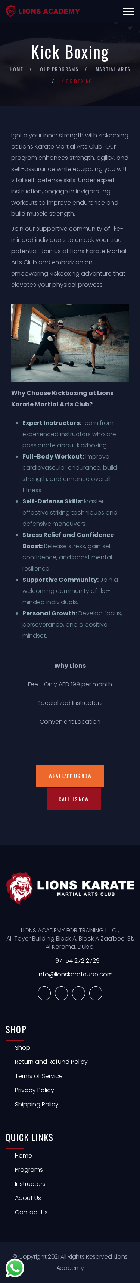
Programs (29, 1169)
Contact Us (31, 1212)
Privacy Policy (34, 1090)
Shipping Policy (37, 1104)
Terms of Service (39, 1076)
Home (17, 69)
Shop (22, 1047)
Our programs (59, 69)
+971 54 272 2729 (75, 960)
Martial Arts (113, 69)
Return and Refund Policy (51, 1061)
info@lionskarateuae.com (75, 974)
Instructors (30, 1184)
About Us (28, 1198)
